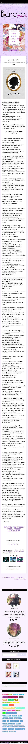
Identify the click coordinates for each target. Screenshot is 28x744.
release (12, 723)
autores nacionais (13, 697)
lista (4, 721)
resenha (5, 694)
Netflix (11, 705)
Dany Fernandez (19, 551)
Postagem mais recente (8, 577)
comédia (5, 710)
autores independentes (8, 707)
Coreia (10, 718)
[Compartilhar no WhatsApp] (17, 544)
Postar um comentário (12, 569)
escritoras (11, 729)
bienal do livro (6, 715)
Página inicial (20, 577)
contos (13, 551)
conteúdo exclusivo (19, 726)
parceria (5, 718)
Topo (24, 741)
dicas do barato (15, 702)
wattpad (5, 731)
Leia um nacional (15, 721)
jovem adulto (17, 718)
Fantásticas (12, 710)
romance (21, 694)
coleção (14, 715)
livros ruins (6, 723)
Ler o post (14, 50)
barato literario (20, 707)
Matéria (5, 697)
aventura (11, 699)
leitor (19, 715)
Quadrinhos (6, 702)
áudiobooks (12, 731)
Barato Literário (5, 742)
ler (4, 713)
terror (8, 713)
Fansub (10, 726)
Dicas (10, 694)
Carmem (5, 551)
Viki (21, 721)
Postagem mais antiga (20, 579)
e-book (5, 729)
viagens (18, 723)
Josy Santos (10, 552)
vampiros (5, 705)
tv (8, 721)
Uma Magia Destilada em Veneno (14, 39)
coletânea (19, 710)
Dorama (14, 713)
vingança (22, 729)
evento (5, 699)
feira (17, 729)
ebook (4, 552)
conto (9, 551)
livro (14, 552)
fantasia (14, 30)
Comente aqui (20, 550)
